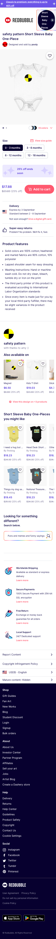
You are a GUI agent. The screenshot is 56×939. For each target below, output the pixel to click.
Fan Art (6, 701)
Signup (6, 727)
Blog (5, 711)
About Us (8, 747)
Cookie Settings (11, 835)
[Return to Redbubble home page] (19, 20)
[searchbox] (28, 535)
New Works (9, 706)
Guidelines (8, 814)
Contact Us (9, 830)
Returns (6, 803)
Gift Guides (9, 695)
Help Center (9, 809)
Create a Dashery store (16, 784)
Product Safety (11, 819)
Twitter (12, 860)
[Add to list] (50, 55)
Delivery (7, 798)
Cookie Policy (9, 903)
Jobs (5, 773)
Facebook (14, 855)
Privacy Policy (28, 893)
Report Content (11, 654)
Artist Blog (8, 779)
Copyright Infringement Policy (20, 663)
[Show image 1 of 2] (3, 128)
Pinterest (13, 871)
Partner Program (12, 757)
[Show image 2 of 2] (6, 127)
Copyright (8, 825)
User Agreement (10, 893)
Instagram (14, 849)
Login (5, 722)
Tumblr (12, 865)
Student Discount (12, 717)
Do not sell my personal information (20, 898)
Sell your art (9, 768)
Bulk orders (9, 733)
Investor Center (11, 752)
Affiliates (7, 763)
